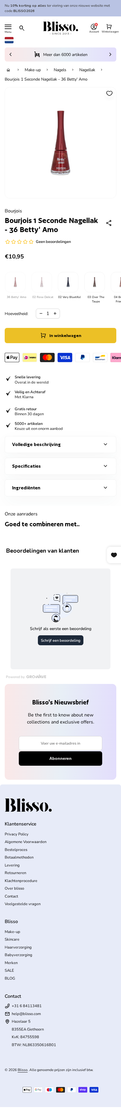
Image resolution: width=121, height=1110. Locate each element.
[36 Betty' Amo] (15, 282)
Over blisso (14, 888)
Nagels (60, 70)
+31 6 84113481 (27, 1006)
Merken (11, 963)
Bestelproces (16, 849)
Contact (11, 896)
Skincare (12, 939)
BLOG (10, 978)
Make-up (33, 70)
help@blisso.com (26, 1014)
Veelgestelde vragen (23, 904)
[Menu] (8, 26)
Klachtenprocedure (21, 880)
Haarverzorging (18, 947)
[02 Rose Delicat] (41, 282)
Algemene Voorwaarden (25, 842)
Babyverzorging (18, 955)
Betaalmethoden (19, 857)
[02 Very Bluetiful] (68, 282)
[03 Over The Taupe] (94, 282)
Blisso (23, 1070)
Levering (12, 865)
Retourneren (15, 873)
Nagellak (87, 70)
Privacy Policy (16, 834)
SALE (9, 970)
